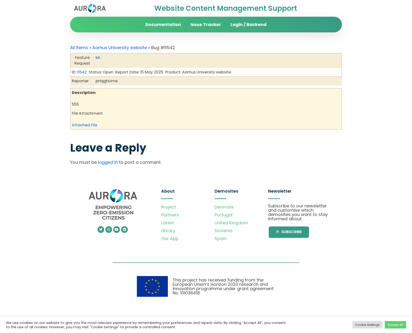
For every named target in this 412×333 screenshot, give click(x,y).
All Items (79, 48)
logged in (108, 162)
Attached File (84, 125)
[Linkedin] (124, 229)
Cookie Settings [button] (367, 325)
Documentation (163, 24)
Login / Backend (249, 24)
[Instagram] (108, 229)
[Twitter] (101, 229)
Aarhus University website (119, 48)
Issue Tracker (206, 24)
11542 (82, 72)
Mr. (98, 57)
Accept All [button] (395, 325)
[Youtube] (116, 229)
